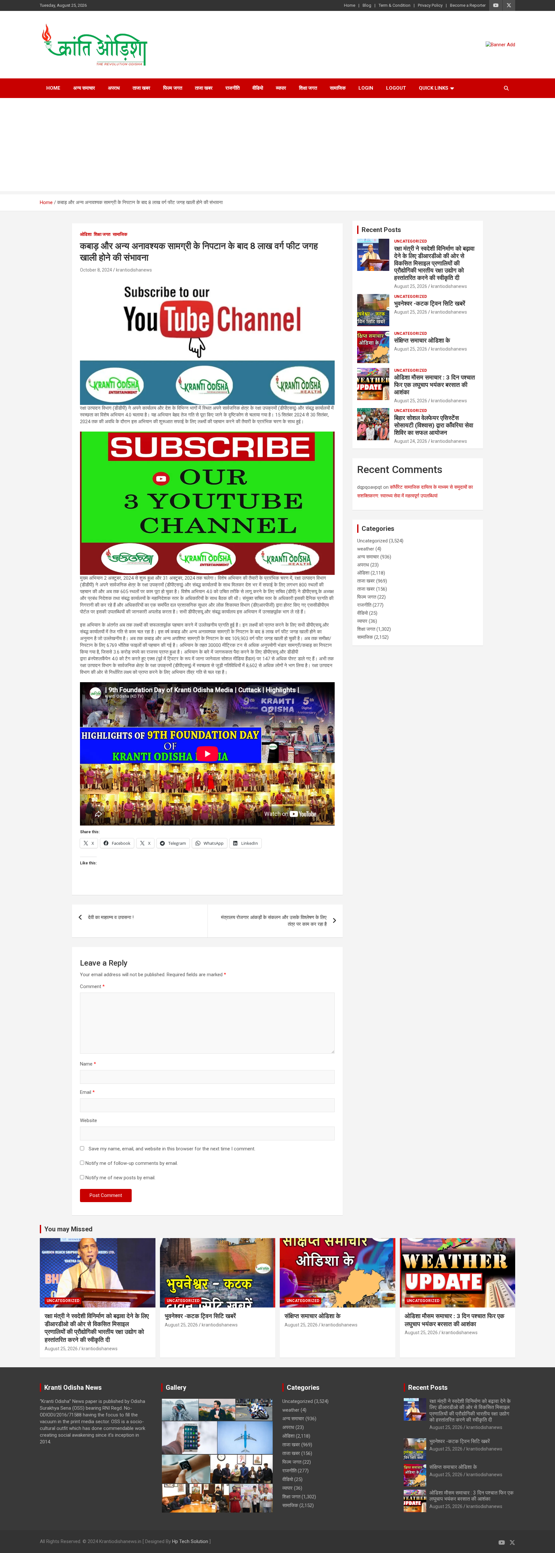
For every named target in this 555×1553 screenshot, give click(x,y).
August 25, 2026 (410, 286)
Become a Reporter (468, 5)
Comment (92, 986)
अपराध (114, 88)
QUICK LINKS (433, 88)
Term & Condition (394, 5)
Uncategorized (410, 241)
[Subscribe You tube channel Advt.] (207, 280)
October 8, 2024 (96, 269)
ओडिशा (86, 234)
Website (88, 1120)
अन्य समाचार (84, 88)
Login (365, 88)
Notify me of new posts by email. (120, 1178)
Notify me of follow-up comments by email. (131, 1163)
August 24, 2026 (410, 441)
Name (88, 1064)
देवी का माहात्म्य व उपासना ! (111, 917)
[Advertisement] (277, 146)
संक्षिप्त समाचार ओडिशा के (423, 340)
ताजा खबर (141, 88)
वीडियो (257, 88)
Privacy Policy (430, 5)
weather (365, 549)
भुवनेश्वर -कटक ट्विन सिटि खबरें (430, 303)
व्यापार (281, 88)
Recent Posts (381, 230)
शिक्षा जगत (308, 88)
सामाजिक (338, 88)
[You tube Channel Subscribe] (207, 435)
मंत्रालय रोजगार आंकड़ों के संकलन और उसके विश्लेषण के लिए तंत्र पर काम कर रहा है (274, 921)
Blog (367, 5)
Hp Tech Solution (190, 1541)
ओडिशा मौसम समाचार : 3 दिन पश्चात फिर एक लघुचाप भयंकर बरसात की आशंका (434, 385)
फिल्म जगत (172, 88)
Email (87, 1092)
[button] (179, 1409)
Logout (396, 88)
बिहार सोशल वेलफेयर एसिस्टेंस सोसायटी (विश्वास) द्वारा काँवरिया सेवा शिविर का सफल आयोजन (433, 425)
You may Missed (68, 1229)
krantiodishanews (134, 269)
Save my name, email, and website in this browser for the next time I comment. (172, 1149)
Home (349, 5)
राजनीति (232, 88)
